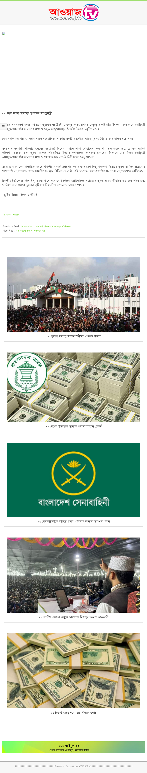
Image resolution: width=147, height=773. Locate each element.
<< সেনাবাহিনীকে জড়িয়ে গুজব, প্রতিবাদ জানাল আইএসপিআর (73, 521)
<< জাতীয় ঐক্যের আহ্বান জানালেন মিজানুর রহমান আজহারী (73, 617)
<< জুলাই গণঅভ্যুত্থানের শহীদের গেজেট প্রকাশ (73, 336)
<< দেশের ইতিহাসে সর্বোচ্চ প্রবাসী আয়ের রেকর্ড (73, 426)
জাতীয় (8, 215)
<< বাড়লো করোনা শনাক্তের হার (30, 230)
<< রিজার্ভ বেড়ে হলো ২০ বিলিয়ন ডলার (74, 713)
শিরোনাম (16, 215)
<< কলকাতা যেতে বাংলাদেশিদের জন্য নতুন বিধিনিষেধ (45, 226)
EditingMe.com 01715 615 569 (79, 766)
